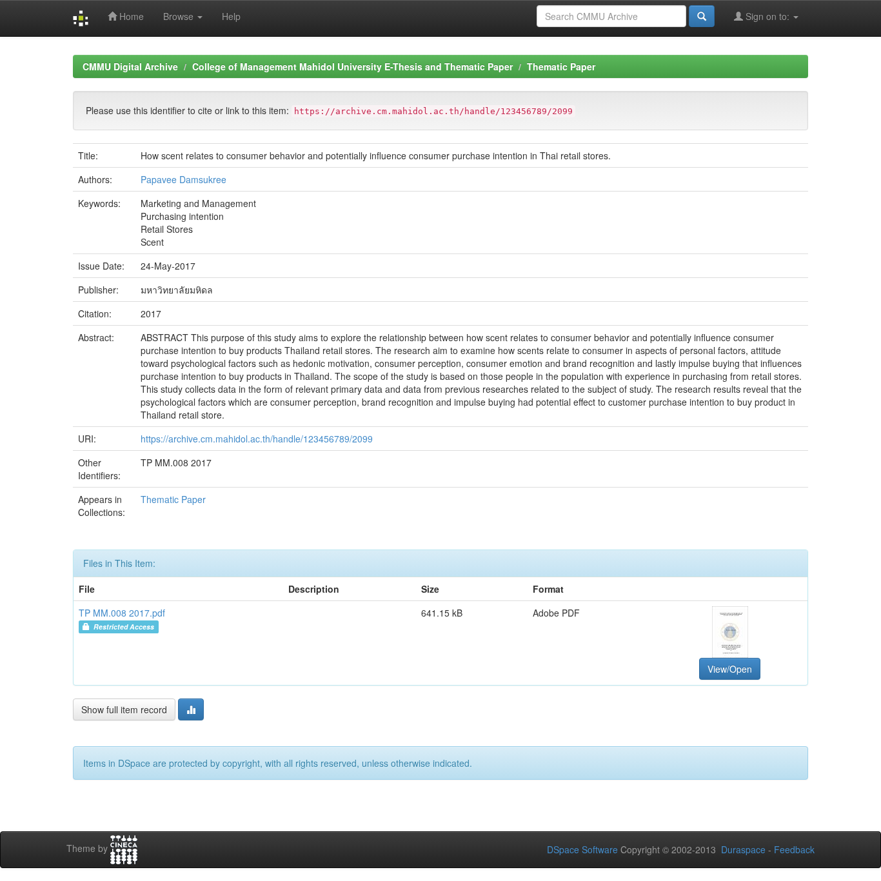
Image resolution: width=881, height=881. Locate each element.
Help (231, 16)
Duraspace (743, 849)
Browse (179, 16)
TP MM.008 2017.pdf (122, 612)
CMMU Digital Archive (130, 66)
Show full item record (124, 709)
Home (130, 16)
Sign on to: (767, 16)
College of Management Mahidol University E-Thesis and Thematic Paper (352, 66)
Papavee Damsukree (183, 179)
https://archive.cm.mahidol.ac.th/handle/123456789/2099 (257, 438)
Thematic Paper (561, 66)
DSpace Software (582, 849)
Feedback (794, 849)
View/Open (730, 668)
